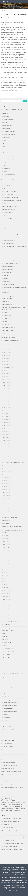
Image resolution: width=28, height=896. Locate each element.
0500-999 (5, 346)
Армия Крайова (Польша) (9, 191)
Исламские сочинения (8, 131)
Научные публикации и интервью (11, 149)
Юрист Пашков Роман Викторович (10, 846)
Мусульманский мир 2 (8, 330)
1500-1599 (5, 560)
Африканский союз (7, 304)
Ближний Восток (7, 642)
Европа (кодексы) (7, 315)
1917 (4, 459)
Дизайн (5, 122)
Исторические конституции (9, 664)
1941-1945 (5, 612)
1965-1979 (5, 495)
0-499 (4, 343)
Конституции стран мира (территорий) (11, 628)
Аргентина (3, 795)
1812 (4, 410)
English (4, 113)
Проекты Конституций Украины (10, 621)
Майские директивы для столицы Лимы (11, 771)
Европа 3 (5, 321)
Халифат (5, 171)
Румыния (9, 806)
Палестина (14, 804)
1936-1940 (5, 483)
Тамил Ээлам (6, 281)
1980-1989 (5, 498)
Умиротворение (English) (7, 784)
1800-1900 (5, 596)
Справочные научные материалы (10, 700)
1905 (4, 450)
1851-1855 (5, 422)
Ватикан (5, 645)
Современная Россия (8, 159)
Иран (21, 798)
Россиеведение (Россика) (8, 840)
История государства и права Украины (11, 530)
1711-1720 (5, 392)
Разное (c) (5, 153)
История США (5, 824)
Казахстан (9, 800)
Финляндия (3, 810)
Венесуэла (14, 797)
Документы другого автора (9, 206)
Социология (6, 726)
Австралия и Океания (8, 630)
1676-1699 (5, 385)
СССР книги (6, 523)
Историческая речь (6, 777)
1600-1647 (5, 563)
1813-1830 (5, 413)
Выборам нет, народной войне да (9, 749)
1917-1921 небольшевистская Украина (12, 462)
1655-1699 (5, 587)
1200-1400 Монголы (8, 358)
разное (4, 333)
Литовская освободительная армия (11, 234)
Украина (5, 165)
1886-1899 (5, 443)
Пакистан (10, 804)
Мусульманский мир (8, 327)
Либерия (5, 231)
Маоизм (5, 237)
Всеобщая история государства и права (11, 818)
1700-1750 (3, 10)
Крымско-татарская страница (10, 702)
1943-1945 (5, 489)
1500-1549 (5, 370)
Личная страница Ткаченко (9, 705)
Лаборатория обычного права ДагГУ (10, 830)
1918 (4, 465)
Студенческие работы (8, 162)
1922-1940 (5, 609)
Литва (15, 802)
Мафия (5, 143)
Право (4, 714)
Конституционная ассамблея (10, 670)
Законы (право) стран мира (8, 296)
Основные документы (7, 743)
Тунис (7, 808)
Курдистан (5, 228)
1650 (4, 572)
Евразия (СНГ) (6, 654)
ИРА (4, 215)
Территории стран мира (8, 693)
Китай (14, 800)
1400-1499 (5, 364)
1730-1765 (5, 398)
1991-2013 (5, 618)
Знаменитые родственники (8, 337)
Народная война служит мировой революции (12, 756)
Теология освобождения (8, 284)
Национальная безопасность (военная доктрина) (14, 246)
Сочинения (5, 520)
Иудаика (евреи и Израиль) (9, 134)
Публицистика (6, 624)
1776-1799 (5, 404)
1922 (4, 474)
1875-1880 (5, 437)
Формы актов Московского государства (12, 526)
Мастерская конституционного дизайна (11, 834)
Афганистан (9, 795)
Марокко (23, 802)
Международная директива (8, 762)
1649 (4, 569)
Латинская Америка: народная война (10, 774)
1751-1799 (5, 593)
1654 (4, 584)
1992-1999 (5, 508)
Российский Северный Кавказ (10, 263)
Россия (4, 806)
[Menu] (26, 1)
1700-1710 (5, 388)
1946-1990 (5, 615)
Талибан (5, 278)
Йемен (5, 800)
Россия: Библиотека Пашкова (5, 1)
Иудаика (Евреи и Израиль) (8, 827)
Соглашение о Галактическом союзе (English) (12, 787)
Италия (2, 800)
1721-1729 (5, 395)
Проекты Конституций (8, 687)
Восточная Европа (7, 651)
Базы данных (6, 116)
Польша (19, 804)
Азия (4, 188)
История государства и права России (10, 340)
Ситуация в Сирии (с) (8, 272)
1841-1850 (5, 419)
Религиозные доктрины (8, 723)
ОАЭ (7, 804)
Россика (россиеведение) (9, 156)
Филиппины (23, 808)
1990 (4, 502)
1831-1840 (5, 416)
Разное (5, 257)
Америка (5, 301)
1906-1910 (5, 453)
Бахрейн (14, 795)
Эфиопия (5, 292)
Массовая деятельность (8, 768)
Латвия (8, 802)
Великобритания (7, 648)
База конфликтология (8, 194)
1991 (4, 505)
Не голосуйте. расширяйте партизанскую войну (13, 752)
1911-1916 (5, 456)
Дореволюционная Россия (9, 209)
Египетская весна (7, 212)
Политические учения (8, 708)
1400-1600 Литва (7, 367)
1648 (4, 566)
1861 (4, 428)
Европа (5, 312)
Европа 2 (5, 318)
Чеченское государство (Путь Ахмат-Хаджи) (12, 843)
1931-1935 (5, 480)
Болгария (17, 795)
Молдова (3, 804)
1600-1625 (5, 376)
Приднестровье (7, 254)
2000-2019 (5, 511)
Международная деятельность (9, 765)
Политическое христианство (10, 711)
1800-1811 (5, 407)
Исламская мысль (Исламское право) (11, 821)
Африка (5, 639)
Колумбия (18, 800)
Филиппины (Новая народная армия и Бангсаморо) (14, 287)
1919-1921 (5, 605)
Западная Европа (7, 657)
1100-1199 (5, 352)
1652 (4, 578)
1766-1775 (5, 401)
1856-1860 (5, 425)
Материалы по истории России (10, 517)
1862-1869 (5, 431)
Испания (24, 799)
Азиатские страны (7, 298)
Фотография (6, 733)
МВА (4, 146)
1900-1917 (5, 599)
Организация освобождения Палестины (12, 251)
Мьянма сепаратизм (8, 243)
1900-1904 (5, 447)
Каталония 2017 (7, 218)
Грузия (4, 203)
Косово (5, 224)
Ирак (18, 798)
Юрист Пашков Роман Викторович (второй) (12, 849)
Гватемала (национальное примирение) (12, 200)
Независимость (7, 681)
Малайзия (20, 802)
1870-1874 (5, 434)
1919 (4, 468)
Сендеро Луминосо (7, 269)
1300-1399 (5, 361)
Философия (6, 168)
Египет (7, 799)
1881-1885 (5, 440)
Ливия (12, 802)
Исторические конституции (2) (10, 667)
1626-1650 (5, 379)
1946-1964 (5, 492)
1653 (4, 581)
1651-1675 (5, 382)
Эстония (14, 810)
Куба (25, 800)
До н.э (4, 514)
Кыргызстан (3, 802)
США (4, 690)
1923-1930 (5, 477)
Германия (20, 797)
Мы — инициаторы (6, 759)
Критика (5, 140)
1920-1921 (5, 471)
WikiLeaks (5, 182)
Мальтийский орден (7, 677)
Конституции (6, 137)
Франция (5, 696)
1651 (4, 575)
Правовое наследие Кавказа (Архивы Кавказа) (13, 837)
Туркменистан (10, 808)
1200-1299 (5, 355)
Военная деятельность (7, 781)
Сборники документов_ (8, 266)
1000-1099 (5, 349)
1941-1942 (5, 486)
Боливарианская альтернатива (10, 197)
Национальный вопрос (7, 746)
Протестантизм (6, 717)
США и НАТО (6, 275)
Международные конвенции (9, 240)
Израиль (5, 324)
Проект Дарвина (7, 684)
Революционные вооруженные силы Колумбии (14, 260)
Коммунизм (6, 221)
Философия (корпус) (8, 729)
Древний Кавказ (7, 125)
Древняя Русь (6, 128)
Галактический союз (8, 119)
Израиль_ (5, 661)
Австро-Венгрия (7, 185)
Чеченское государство (8, 174)
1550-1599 (5, 373)
